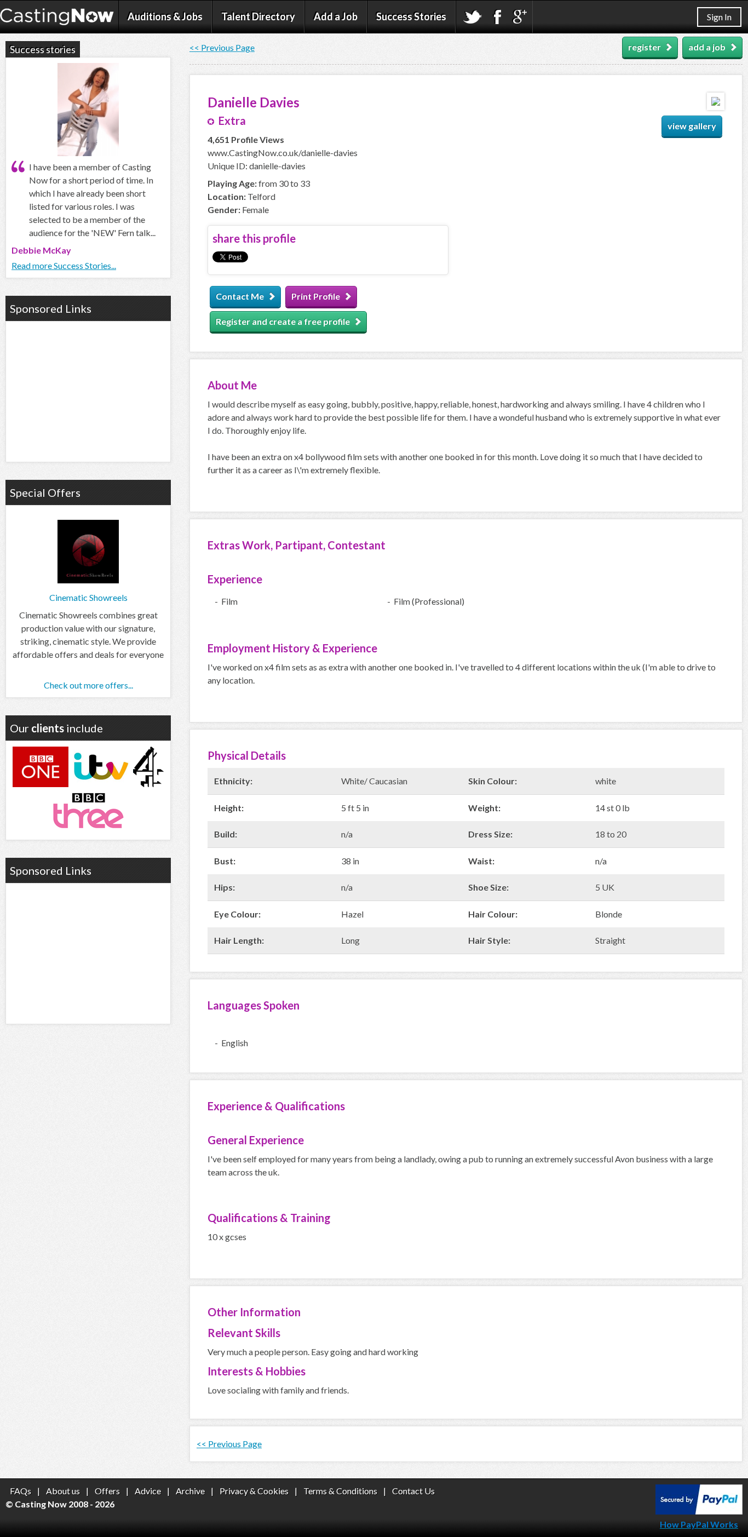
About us (63, 1491)
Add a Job (336, 16)
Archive (190, 1491)
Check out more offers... (88, 685)
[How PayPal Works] (699, 1511)
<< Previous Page (222, 47)
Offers (107, 1491)
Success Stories (411, 16)
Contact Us (413, 1491)
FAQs (20, 1491)
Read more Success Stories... (63, 265)
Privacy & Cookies (254, 1491)
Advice (148, 1491)
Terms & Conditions (340, 1491)
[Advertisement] (88, 390)
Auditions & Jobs (165, 16)
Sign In (719, 17)
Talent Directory (258, 16)
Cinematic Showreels (88, 597)
